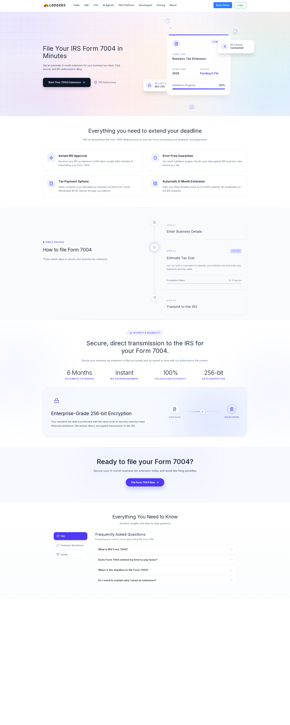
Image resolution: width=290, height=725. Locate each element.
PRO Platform (126, 5)
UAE (86, 5)
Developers (145, 5)
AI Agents (108, 5)
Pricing (161, 5)
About (173, 5)
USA (95, 5)
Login (240, 5)
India (77, 5)
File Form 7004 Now (143, 482)
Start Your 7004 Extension (64, 82)
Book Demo (222, 5)
